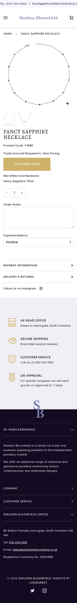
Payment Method (15, 235)
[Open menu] (9, 18)
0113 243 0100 (16, 3)
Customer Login (27, 164)
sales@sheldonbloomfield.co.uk (34, 550)
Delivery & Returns (18, 276)
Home (7, 33)
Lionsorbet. (38, 582)
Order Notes (12, 204)
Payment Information (20, 265)
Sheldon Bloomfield (34, 578)
